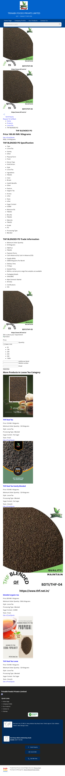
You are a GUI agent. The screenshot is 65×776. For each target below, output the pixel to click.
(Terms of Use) (37, 768)
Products (10, 123)
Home (9, 121)
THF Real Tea (8, 420)
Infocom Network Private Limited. (31, 769)
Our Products (33, 20)
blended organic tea (11, 595)
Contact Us (44, 20)
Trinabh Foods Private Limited (24, 14)
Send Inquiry (9, 117)
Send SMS (34, 752)
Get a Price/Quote (8, 137)
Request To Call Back (9, 119)
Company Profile (20, 20)
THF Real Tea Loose (10, 661)
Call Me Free (33, 758)
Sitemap (5, 711)
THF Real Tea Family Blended (14, 486)
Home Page (8, 20)
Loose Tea (10, 125)
